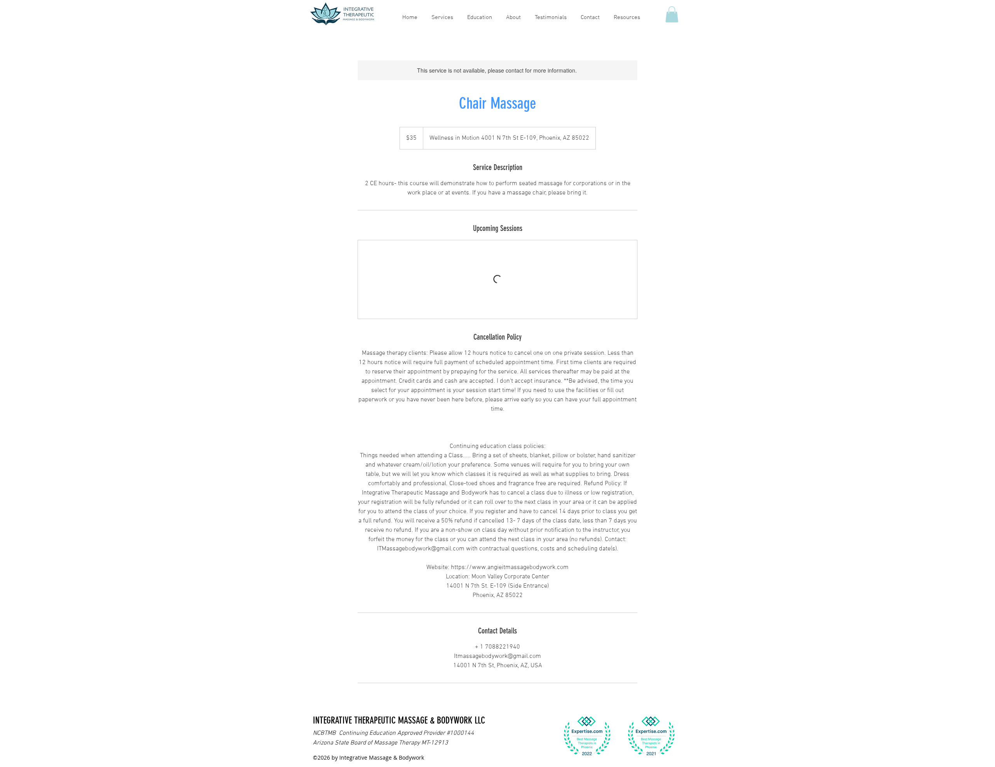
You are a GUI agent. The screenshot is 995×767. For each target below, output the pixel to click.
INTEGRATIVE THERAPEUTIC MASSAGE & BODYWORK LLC (399, 720)
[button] (672, 14)
